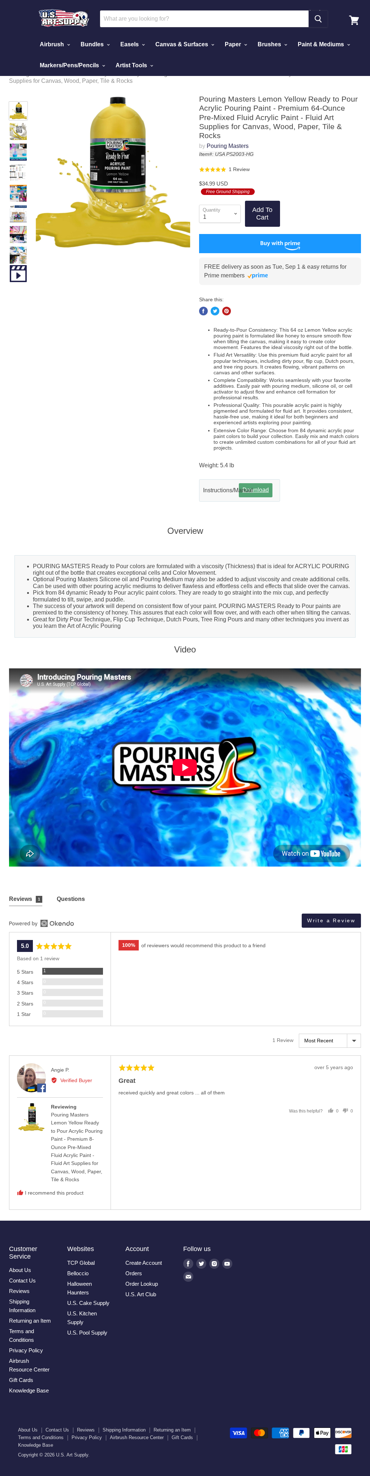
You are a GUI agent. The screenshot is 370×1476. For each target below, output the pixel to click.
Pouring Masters (228, 146)
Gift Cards (21, 1380)
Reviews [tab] (24, 899)
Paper (233, 44)
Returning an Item (30, 1321)
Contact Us (22, 1280)
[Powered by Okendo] (41, 923)
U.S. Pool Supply (87, 1333)
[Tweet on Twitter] (215, 311)
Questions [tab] (71, 899)
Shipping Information (124, 1430)
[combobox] (204, 18)
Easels (130, 44)
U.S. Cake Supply (88, 1303)
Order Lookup (141, 1284)
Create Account (143, 1263)
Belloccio (78, 1273)
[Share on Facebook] (203, 311)
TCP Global (81, 1263)
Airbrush (52, 44)
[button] (224, 169)
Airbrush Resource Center (137, 1437)
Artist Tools (132, 65)
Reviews (19, 1291)
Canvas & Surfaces (182, 44)
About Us (20, 1270)
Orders (133, 1273)
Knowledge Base (29, 1390)
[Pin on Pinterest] (226, 311)
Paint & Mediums (321, 44)
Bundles (93, 44)
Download (255, 490)
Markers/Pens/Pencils (70, 65)
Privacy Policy (26, 1350)
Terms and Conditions (41, 1437)
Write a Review (331, 920)
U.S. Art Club (140, 1294)
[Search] (318, 18)
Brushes (270, 44)
